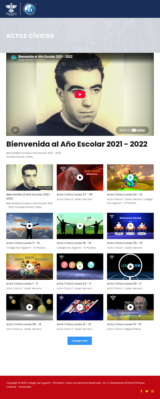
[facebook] (141, 391)
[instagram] (152, 391)
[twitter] (146, 391)
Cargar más (80, 341)
